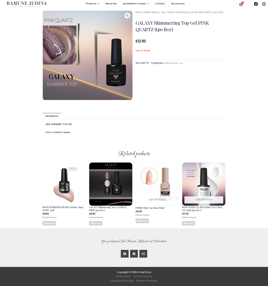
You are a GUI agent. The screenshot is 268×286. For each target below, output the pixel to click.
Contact (160, 3)
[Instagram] (134, 254)
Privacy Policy (123, 276)
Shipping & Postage (123, 280)
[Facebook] (125, 254)
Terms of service (142, 276)
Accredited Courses (134, 3)
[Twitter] (143, 254)
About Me (111, 3)
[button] (127, 15)
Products (91, 3)
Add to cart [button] (49, 223)
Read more (142, 220)
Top (163, 12)
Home (139, 12)
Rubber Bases (151, 12)
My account (178, 3)
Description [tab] (51, 116)
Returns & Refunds (146, 280)
